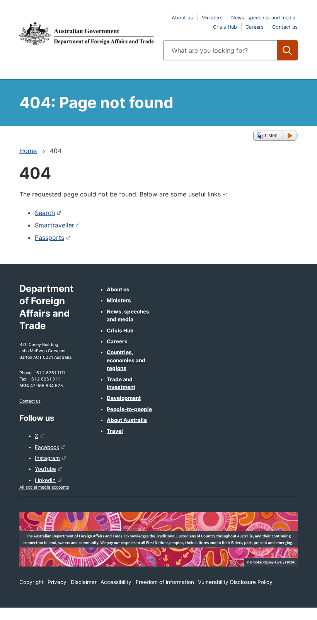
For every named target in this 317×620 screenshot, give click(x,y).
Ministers (212, 18)
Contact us (285, 27)
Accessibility (116, 582)
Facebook (47, 447)
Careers (254, 27)
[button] (275, 136)
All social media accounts (44, 487)
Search (45, 213)
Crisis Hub (225, 27)
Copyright (31, 582)
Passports (49, 237)
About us (182, 18)
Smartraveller (54, 225)
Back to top (291, 609)
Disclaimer (84, 582)
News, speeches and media (263, 18)
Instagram (47, 458)
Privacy (57, 582)
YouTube (45, 469)
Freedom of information (165, 582)
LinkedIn (45, 480)
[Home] (86, 33)
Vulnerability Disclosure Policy (235, 582)
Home (28, 151)
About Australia (127, 420)
